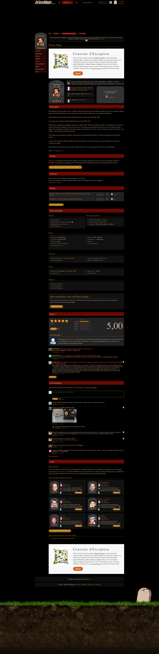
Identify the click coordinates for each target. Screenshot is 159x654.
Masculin (57, 226)
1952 (102, 501)
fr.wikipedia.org (58, 150)
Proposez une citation (55, 182)
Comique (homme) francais (69, 33)
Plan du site (91, 584)
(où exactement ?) (81, 100)
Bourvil (62, 516)
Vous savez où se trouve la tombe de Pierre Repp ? (65, 167)
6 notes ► (52, 377)
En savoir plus (101, 38)
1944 (64, 501)
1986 (85, 90)
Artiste (105, 222)
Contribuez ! (111, 97)
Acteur (101, 222)
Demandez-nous (56, 306)
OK (86, 40)
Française (68, 222)
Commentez (55, 352)
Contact (98, 584)
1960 (102, 518)
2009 (67, 484)
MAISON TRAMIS (99, 58)
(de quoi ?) (88, 94)
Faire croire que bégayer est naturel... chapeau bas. (76, 349)
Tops (76, 2)
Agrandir (78, 73)
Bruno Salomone (103, 483)
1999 (105, 518)
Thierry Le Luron (103, 499)
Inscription (121, 1)
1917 (64, 518)
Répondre (54, 404)
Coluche (62, 499)
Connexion (121, 3)
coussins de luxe (96, 68)
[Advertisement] (79, 19)
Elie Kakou (101, 516)
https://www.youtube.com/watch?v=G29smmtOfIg (65, 440)
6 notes (83, 320)
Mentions (84, 584)
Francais (73, 88)
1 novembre (80, 90)
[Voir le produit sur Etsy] (61, 61)
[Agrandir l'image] (67, 54)
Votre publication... (54, 456)
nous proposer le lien (62, 471)
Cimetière (66, 2)
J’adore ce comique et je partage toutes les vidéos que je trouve (80, 355)
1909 (89, 88)
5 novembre (83, 88)
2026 (105, 484)
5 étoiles (76, 321)
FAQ (79, 584)
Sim (61, 483)
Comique (104, 220)
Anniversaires (87, 2)
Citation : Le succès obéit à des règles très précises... (67, 199)
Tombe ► (78, 492)
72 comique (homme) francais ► (59, 531)
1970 (102, 484)
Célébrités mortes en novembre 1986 (62, 538)
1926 (64, 484)
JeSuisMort (43, 2)
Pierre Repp (82, 33)
